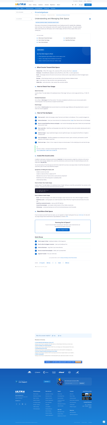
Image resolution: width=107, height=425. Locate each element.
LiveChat (76, 1)
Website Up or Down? (62, 415)
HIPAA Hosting (36, 406)
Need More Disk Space (70, 40)
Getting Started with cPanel (41, 348)
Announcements (29, 8)
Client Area (60, 393)
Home (30, 4)
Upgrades (47, 404)
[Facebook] (16, 404)
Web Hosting (35, 393)
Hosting (34, 4)
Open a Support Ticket (63, 229)
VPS (67, 216)
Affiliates (90, 1)
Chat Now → (47, 381)
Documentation (60, 398)
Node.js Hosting (36, 400)
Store (22, 8)
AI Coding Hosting (36, 402)
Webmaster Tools (61, 411)
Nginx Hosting (36, 398)
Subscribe (82, 383)
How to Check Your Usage (44, 40)
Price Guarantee (73, 402)
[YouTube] (22, 404)
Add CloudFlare (73, 412)
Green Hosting (48, 410)
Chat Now (53, 8)
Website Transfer (49, 398)
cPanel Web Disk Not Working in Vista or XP (45, 342)
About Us (71, 393)
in (55, 262)
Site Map (90, 422)
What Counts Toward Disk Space (45, 38)
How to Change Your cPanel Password (43, 345)
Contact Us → (18, 400)
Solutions (40, 4)
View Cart (88, 4)
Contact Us (46, 8)
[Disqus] (63, 282)
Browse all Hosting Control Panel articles (68, 257)
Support (81, 1)
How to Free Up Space (43, 42)
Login (81, 4)
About (58, 4)
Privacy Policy (84, 422)
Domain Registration (49, 400)
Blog (85, 1)
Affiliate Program (73, 406)
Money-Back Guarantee (74, 400)
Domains (47, 4)
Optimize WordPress (74, 414)
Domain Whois (60, 413)
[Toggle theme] (73, 5)
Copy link (43, 262)
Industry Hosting (49, 413)
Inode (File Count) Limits (70, 38)
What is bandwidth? (40, 354)
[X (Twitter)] (19, 404)
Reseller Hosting (36, 404)
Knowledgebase (38, 8)
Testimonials (72, 404)
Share (49, 262)
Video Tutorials (60, 405)
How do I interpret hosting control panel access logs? (46, 351)
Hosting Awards (73, 398)
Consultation (48, 406)
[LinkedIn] (25, 404)
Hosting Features (49, 408)
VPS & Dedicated (36, 408)
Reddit (59, 262)
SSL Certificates (49, 402)
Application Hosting (49, 393)
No (60, 335)
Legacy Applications (49, 415)
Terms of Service (77, 422)
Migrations (52, 4)
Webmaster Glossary (62, 403)
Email (68, 262)
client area (81, 215)
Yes (54, 335)
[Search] (75, 5)
